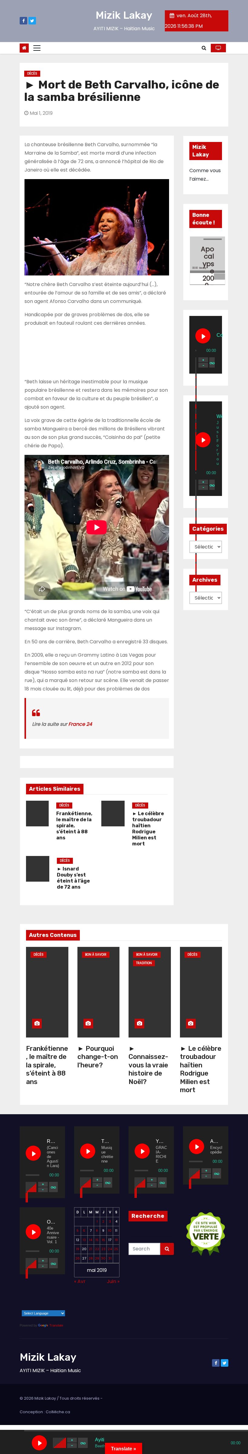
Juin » (113, 1281)
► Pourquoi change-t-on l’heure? (97, 1056)
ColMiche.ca (58, 1412)
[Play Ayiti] (39, 1442)
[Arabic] (27, 1298)
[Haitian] (19, 1307)
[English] (43, 1298)
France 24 (80, 724)
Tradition (144, 963)
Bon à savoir (95, 954)
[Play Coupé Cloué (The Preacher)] (202, 335)
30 (103, 1258)
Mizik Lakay (124, 15)
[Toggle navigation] (37, 48)
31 (110, 1258)
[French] (50, 1298)
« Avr (80, 1281)
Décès (32, 73)
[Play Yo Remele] (142, 1151)
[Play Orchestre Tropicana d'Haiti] (33, 1231)
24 (110, 1249)
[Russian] (43, 1307)
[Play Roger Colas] (33, 1153)
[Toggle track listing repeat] (212, 362)
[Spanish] (50, 1307)
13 (84, 1239)
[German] (58, 1298)
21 (90, 1249)
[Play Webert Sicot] (202, 439)
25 (116, 1249)
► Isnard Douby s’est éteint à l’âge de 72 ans (73, 878)
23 (103, 1249)
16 (103, 1239)
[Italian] (27, 1307)
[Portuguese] (35, 1307)
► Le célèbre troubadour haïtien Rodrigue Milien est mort (148, 829)
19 (77, 1249)
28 (91, 1258)
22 (97, 1249)
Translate (56, 1325)
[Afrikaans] (19, 1298)
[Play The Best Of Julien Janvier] (87, 1151)
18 (116, 1239)
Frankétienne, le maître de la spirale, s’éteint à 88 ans (74, 826)
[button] (204, 47)
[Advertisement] (96, 351)
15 (97, 1239)
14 (90, 1239)
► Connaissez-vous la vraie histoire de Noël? (148, 1065)
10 (110, 1230)
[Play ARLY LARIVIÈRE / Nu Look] (196, 1146)
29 (97, 1258)
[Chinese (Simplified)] (35, 1298)
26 (77, 1258)
